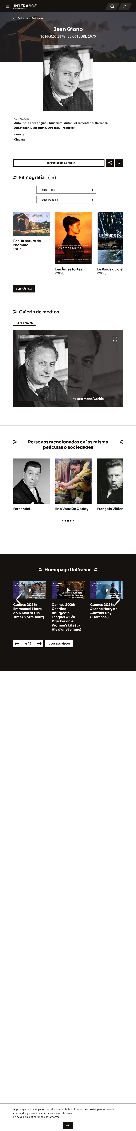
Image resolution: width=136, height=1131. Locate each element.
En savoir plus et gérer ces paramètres (36, 1116)
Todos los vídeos (58, 643)
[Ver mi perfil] (124, 6)
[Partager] (110, 163)
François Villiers (110, 509)
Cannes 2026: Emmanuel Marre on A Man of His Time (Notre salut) (28, 611)
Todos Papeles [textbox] (49, 199)
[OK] (68, 1125)
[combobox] (66, 189)
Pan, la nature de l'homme (27, 243)
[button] (115, 340)
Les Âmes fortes (68, 269)
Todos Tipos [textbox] (47, 189)
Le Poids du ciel (110, 269)
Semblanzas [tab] (25, 322)
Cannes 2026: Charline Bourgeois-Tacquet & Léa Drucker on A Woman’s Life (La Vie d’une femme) (66, 617)
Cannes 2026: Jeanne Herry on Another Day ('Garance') (104, 611)
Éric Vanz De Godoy (71, 509)
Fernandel (21, 509)
